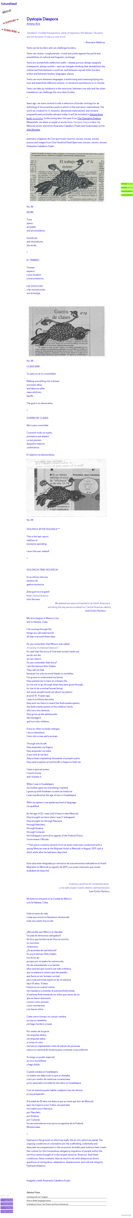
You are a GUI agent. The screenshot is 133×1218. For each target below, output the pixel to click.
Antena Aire (33, 24)
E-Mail (9, 1208)
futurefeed (9, 4)
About (7, 11)
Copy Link (7, 1212)
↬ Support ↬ (11, 21)
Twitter (8, 1200)
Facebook (7, 1204)
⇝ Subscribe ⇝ (10, 31)
